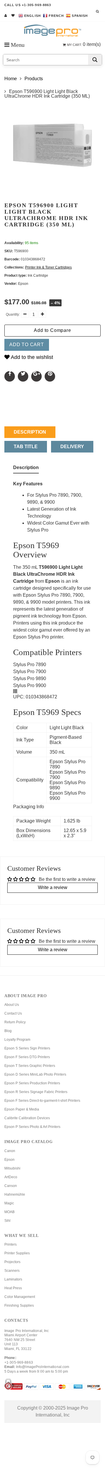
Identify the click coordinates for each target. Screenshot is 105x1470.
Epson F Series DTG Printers (27, 1057)
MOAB (9, 1212)
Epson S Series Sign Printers (27, 1048)
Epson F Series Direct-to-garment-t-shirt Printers (42, 1101)
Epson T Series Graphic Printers (29, 1066)
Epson (9, 1160)
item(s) (84, 44)
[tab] (26, 468)
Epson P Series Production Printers (32, 1083)
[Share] (9, 376)
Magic (9, 1203)
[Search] (95, 59)
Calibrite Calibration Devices (27, 1118)
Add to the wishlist (31, 357)
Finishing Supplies (19, 1305)
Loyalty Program (17, 1040)
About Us (11, 1005)
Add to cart (26, 344)
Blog (8, 1031)
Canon (9, 1151)
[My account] (5, 15)
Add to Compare (52, 330)
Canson (10, 1186)
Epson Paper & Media (21, 1109)
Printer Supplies (17, 1253)
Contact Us (13, 1013)
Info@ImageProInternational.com (42, 1367)
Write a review (52, 887)
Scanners (12, 1271)
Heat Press (13, 1288)
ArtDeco (10, 1177)
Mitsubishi (12, 1168)
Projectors (12, 1262)
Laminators (13, 1279)
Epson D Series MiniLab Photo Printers (35, 1074)
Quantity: (13, 314)
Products (33, 78)
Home (10, 78)
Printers (10, 1244)
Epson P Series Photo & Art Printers (32, 1127)
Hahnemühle (14, 1194)
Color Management (19, 1297)
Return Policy (15, 1022)
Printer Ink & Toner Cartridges (48, 267)
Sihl (7, 1221)
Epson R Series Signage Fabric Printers (35, 1092)
